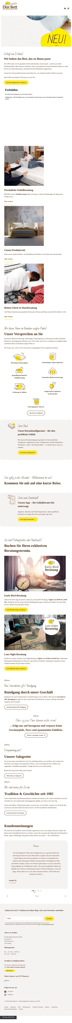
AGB (39, 918)
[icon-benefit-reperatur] (52, 382)
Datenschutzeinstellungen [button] (10, 1003)
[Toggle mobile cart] (65, 8)
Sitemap (21, 1003)
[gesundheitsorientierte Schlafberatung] (52, 354)
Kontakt (6, 1001)
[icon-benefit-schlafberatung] (19, 367)
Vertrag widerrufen (8, 1012)
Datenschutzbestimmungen (48, 918)
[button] (7, 893)
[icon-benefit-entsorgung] (36, 398)
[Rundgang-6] (7, 680)
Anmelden (49, 913)
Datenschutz (55, 1001)
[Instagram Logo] (36, 716)
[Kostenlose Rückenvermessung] (52, 368)
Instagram (34, 725)
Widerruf (47, 1001)
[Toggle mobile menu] (68, 8)
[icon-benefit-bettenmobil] (19, 384)
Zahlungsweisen (26, 1001)
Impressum (13, 1001)
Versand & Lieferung (37, 1001)
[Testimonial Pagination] (31, 890)
